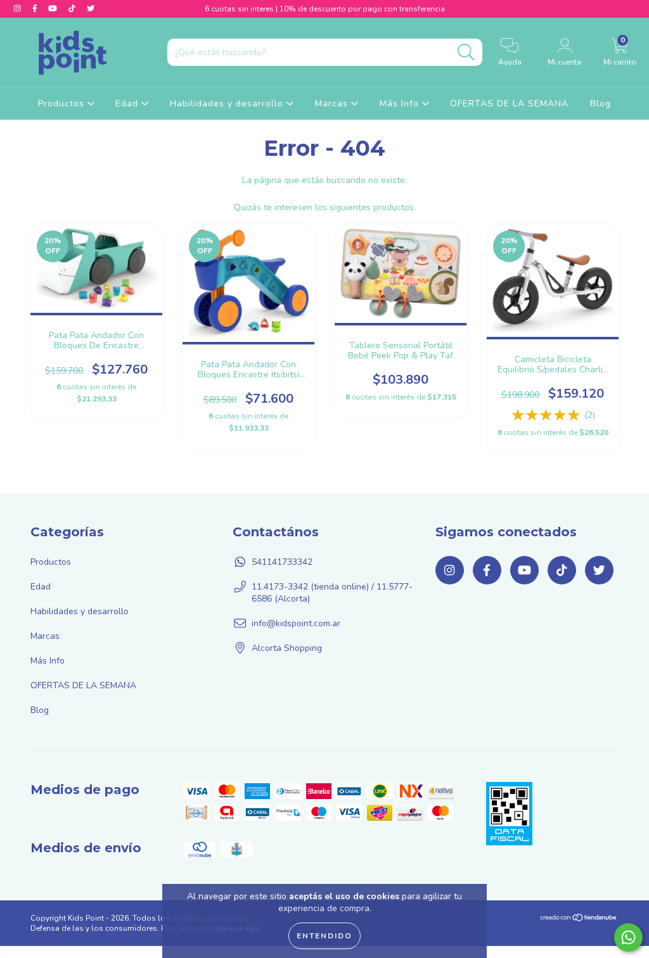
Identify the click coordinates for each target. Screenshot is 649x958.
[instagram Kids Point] (19, 9)
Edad (128, 104)
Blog (600, 104)
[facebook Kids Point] (36, 9)
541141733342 (282, 562)
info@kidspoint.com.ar (296, 623)
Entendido (324, 936)
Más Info (401, 104)
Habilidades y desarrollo (228, 104)
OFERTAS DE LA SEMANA (509, 104)
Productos (62, 104)
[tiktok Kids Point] (73, 9)
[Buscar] (465, 52)
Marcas (333, 104)
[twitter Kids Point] (90, 9)
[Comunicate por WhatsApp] (628, 937)
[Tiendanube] (579, 919)
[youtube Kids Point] (54, 9)
